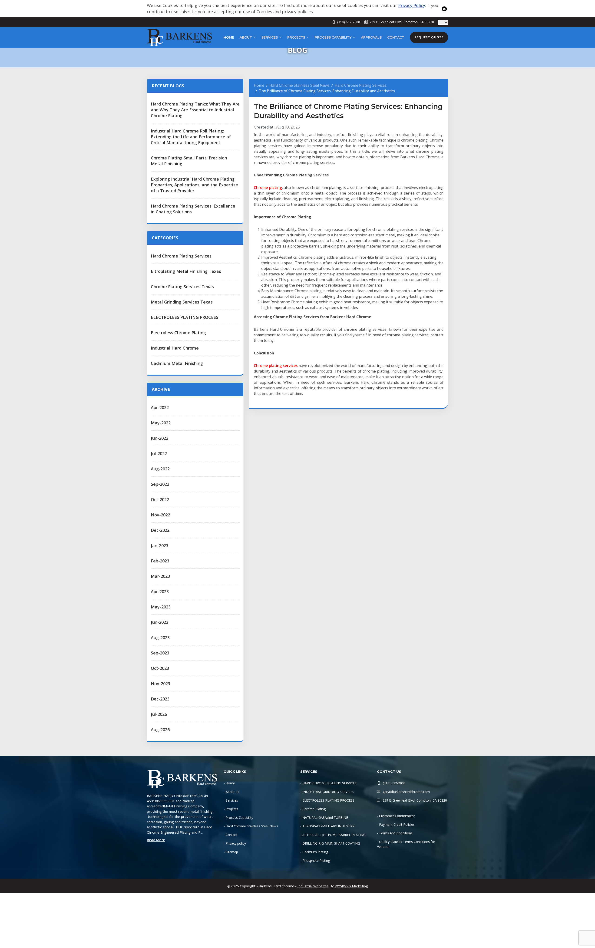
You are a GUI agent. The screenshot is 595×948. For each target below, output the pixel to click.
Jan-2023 (159, 545)
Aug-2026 (160, 729)
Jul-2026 (159, 714)
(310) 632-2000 (348, 22)
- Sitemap (231, 852)
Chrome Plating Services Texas (182, 286)
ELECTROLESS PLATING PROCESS (184, 317)
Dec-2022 (160, 530)
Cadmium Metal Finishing (177, 363)
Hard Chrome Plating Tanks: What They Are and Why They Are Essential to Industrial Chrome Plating (195, 109)
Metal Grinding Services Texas (182, 302)
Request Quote (429, 37)
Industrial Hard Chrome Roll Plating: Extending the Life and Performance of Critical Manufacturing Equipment (191, 136)
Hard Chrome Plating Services (181, 256)
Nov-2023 (160, 683)
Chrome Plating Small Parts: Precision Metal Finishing (189, 160)
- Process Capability (238, 817)
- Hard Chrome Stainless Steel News (251, 826)
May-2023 (161, 607)
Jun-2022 (159, 438)
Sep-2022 (160, 484)
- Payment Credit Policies (396, 824)
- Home (229, 783)
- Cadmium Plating (314, 852)
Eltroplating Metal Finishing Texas (186, 271)
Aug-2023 (160, 637)
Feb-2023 (160, 561)
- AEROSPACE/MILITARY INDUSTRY (327, 826)
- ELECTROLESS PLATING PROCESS (327, 800)
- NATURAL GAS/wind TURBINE (324, 817)
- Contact (231, 834)
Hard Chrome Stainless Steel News (299, 85)
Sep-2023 (160, 653)
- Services (231, 800)
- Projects (231, 809)
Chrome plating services (276, 365)
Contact (395, 37)
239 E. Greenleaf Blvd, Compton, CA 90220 (402, 22)
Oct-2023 (160, 668)
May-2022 (161, 423)
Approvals (371, 37)
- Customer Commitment (396, 816)
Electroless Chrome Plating (178, 332)
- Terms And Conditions (395, 833)
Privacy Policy (411, 5)
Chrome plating (268, 187)
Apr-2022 (160, 407)
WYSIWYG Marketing (351, 886)
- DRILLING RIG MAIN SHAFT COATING (330, 843)
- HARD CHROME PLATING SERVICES (328, 783)
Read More (156, 839)
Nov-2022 (160, 515)
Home (229, 37)
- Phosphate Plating (315, 860)
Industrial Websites (313, 886)
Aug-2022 (160, 469)
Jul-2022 (159, 453)
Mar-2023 (160, 576)
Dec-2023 (160, 699)
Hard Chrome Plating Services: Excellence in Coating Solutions (193, 209)
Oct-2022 (160, 499)
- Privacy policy (235, 843)
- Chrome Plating (313, 809)
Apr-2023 (160, 591)
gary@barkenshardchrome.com (406, 791)
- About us (231, 791)
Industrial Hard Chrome (175, 348)
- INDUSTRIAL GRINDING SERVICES (327, 791)
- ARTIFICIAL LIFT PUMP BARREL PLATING (333, 834)
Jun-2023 (159, 622)
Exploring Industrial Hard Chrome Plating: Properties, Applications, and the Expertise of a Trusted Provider (194, 184)
